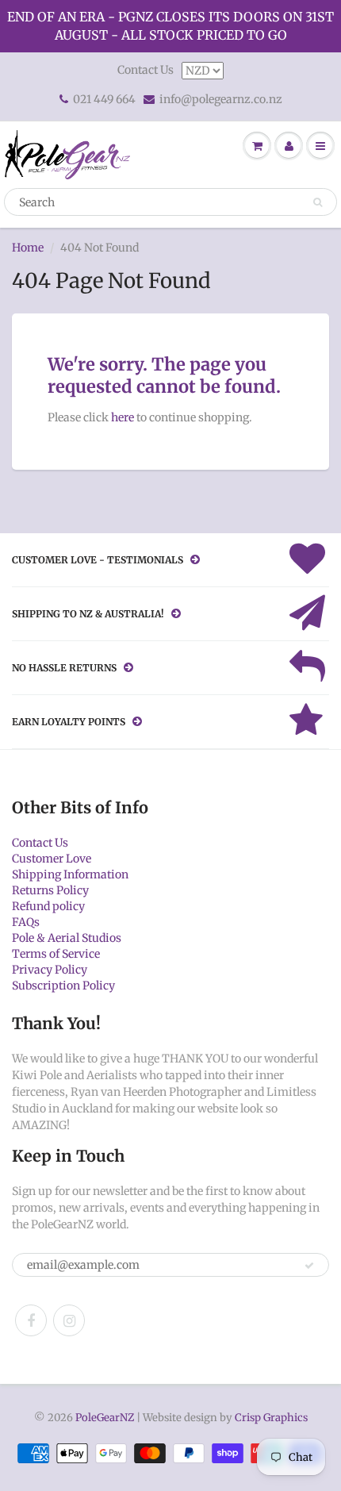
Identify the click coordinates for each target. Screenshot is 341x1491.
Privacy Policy (49, 970)
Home (28, 247)
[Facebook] (31, 1320)
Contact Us (145, 70)
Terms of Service (56, 954)
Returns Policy (50, 890)
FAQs (26, 922)
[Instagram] (69, 1320)
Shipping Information (70, 874)
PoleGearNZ (104, 1417)
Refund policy (48, 906)
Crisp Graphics (271, 1417)
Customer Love (51, 858)
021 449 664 (104, 99)
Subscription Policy (63, 985)
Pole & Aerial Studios (66, 938)
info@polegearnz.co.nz (220, 99)
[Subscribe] (309, 1265)
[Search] (317, 202)
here (122, 417)
